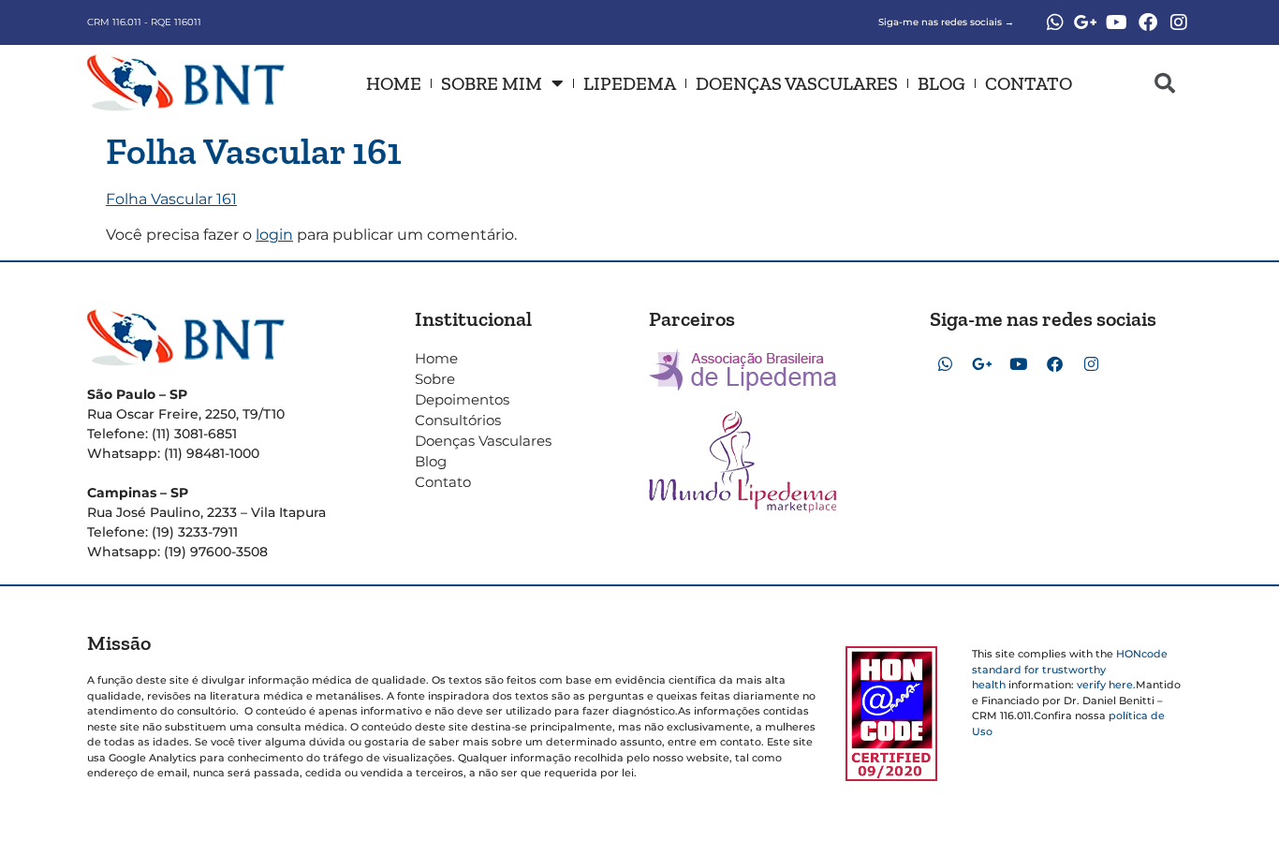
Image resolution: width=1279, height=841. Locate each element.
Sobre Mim (491, 83)
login (274, 234)
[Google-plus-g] (1086, 22)
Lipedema (629, 83)
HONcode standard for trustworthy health (1070, 669)
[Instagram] (1179, 22)
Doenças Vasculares (797, 83)
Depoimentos (462, 399)
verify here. (1106, 684)
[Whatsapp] (1055, 22)
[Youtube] (1117, 22)
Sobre (435, 379)
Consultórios (458, 420)
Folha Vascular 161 (171, 199)
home (393, 83)
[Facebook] (1148, 22)
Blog (941, 83)
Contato (1028, 83)
